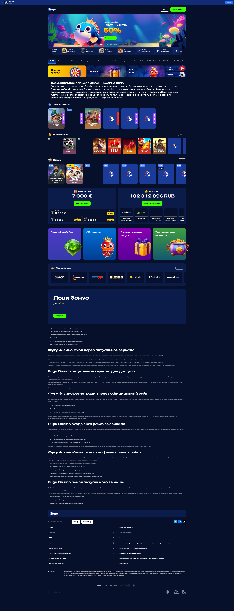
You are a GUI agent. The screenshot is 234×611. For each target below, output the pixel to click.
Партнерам (123, 563)
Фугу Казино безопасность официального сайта (67, 341)
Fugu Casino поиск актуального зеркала (64, 344)
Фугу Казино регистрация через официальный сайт (68, 334)
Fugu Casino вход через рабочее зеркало (64, 338)
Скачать (229, 2)
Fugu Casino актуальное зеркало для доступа (66, 331)
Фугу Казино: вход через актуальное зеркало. (66, 328)
